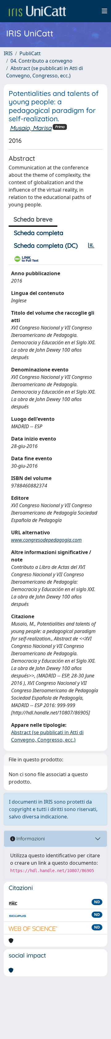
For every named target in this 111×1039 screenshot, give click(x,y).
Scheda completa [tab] (38, 233)
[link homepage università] (37, 11)
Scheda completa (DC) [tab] (46, 245)
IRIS (8, 53)
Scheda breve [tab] (33, 219)
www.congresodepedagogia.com (46, 539)
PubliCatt (30, 53)
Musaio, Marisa (30, 128)
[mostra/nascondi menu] (104, 11)
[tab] (91, 245)
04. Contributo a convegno (41, 60)
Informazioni (30, 838)
